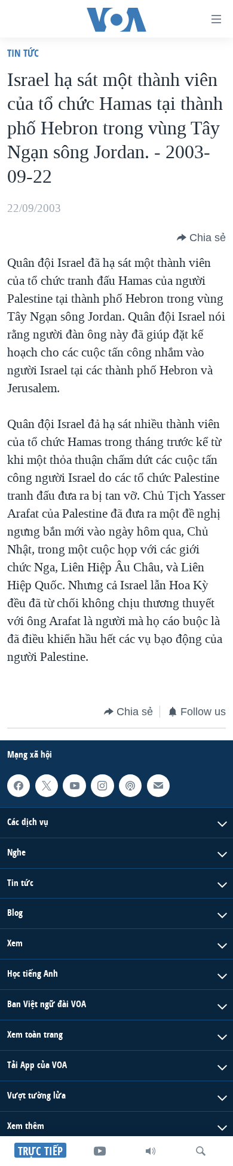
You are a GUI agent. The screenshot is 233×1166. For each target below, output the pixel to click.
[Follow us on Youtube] (74, 785)
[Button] (201, 238)
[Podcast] (130, 785)
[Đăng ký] (158, 785)
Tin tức (23, 53)
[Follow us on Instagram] (102, 785)
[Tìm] (201, 1151)
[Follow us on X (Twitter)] (46, 785)
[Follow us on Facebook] (18, 785)
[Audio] (150, 1151)
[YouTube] (100, 1151)
